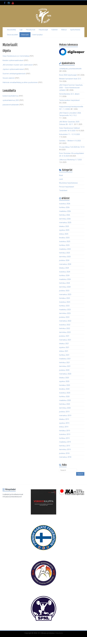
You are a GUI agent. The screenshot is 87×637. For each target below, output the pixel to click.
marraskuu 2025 (65, 223)
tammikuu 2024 (65, 287)
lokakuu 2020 (64, 378)
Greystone (59, 633)
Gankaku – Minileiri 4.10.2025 (70, 141)
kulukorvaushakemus (10, 96)
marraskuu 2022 (65, 321)
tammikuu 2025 (65, 257)
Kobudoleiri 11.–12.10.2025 (69, 134)
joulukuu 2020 (64, 370)
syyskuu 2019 (64, 423)
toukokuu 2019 (64, 434)
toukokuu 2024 (64, 272)
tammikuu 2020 (65, 408)
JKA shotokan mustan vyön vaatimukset (18, 65)
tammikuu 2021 (65, 366)
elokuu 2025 (63, 234)
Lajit (21, 30)
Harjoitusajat (43, 30)
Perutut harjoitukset (66, 187)
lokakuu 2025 (64, 226)
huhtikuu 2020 (64, 397)
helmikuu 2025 (64, 253)
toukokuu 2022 (64, 325)
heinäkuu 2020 (64, 385)
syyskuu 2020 (64, 381)
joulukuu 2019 (64, 412)
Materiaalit (25, 35)
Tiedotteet (63, 190)
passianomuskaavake (11, 105)
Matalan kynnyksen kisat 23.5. (70, 79)
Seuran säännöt (9, 78)
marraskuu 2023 (65, 294)
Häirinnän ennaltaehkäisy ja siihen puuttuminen (20, 82)
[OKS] (43, 8)
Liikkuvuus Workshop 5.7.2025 (70, 160)
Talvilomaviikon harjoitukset (69, 100)
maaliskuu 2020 (65, 400)
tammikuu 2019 (65, 449)
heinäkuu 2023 (64, 298)
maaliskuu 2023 (65, 310)
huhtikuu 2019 (64, 438)
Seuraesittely (11, 30)
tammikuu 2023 (65, 313)
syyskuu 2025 (64, 230)
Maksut (64, 30)
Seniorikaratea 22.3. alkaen (69, 94)
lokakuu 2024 (64, 268)
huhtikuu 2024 (64, 275)
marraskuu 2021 (65, 340)
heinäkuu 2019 (64, 431)
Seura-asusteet (12, 35)
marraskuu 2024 (65, 264)
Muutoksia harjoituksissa (68, 183)
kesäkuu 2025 (64, 238)
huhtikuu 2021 (64, 355)
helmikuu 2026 (64, 215)
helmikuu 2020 (64, 404)
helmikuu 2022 (64, 328)
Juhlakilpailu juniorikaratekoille (70, 69)
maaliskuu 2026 (65, 211)
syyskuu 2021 (64, 347)
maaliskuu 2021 (65, 359)
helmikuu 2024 (64, 283)
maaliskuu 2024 (65, 279)
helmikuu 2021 (64, 363)
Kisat (61, 175)
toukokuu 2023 (64, 302)
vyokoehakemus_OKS (11, 100)
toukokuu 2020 (64, 393)
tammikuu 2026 (65, 219)
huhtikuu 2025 (64, 245)
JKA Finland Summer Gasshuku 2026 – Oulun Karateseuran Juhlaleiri (71, 87)
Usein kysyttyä (37, 35)
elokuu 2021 (63, 351)
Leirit (61, 179)
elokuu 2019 (63, 427)
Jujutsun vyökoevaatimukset (13, 69)
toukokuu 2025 (64, 241)
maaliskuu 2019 (65, 442)
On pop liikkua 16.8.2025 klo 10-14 (71, 147)
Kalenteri (55, 30)
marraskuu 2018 (65, 457)
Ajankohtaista (75, 30)
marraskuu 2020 (65, 374)
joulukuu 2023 (64, 291)
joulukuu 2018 (64, 453)
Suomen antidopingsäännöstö (14, 74)
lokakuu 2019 (64, 419)
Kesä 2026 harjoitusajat (68, 75)
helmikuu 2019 (64, 446)
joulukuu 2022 (64, 317)
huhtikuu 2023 (64, 306)
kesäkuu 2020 (64, 389)
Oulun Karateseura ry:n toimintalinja (16, 56)
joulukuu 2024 (64, 260)
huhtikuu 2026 (64, 207)
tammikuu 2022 (65, 332)
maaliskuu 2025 (65, 249)
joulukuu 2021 (64, 336)
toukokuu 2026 (64, 204)
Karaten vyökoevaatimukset (13, 60)
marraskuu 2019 (65, 415)
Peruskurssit (30, 30)
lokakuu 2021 (64, 344)
